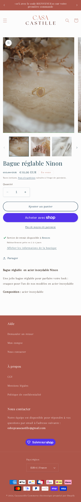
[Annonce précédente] (4, 5)
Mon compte (15, 342)
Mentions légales (18, 385)
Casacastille (21, 495)
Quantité (8, 184)
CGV (10, 376)
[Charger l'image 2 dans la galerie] (40, 146)
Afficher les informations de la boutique (32, 247)
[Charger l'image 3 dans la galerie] (61, 146)
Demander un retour (20, 333)
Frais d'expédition (26, 178)
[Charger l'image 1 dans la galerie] (19, 146)
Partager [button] (13, 258)
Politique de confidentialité (24, 394)
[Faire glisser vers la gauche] (4, 147)
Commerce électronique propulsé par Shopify (51, 495)
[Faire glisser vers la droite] (77, 147)
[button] (5, 20)
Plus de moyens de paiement (40, 227)
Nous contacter (17, 351)
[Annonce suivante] (77, 5)
